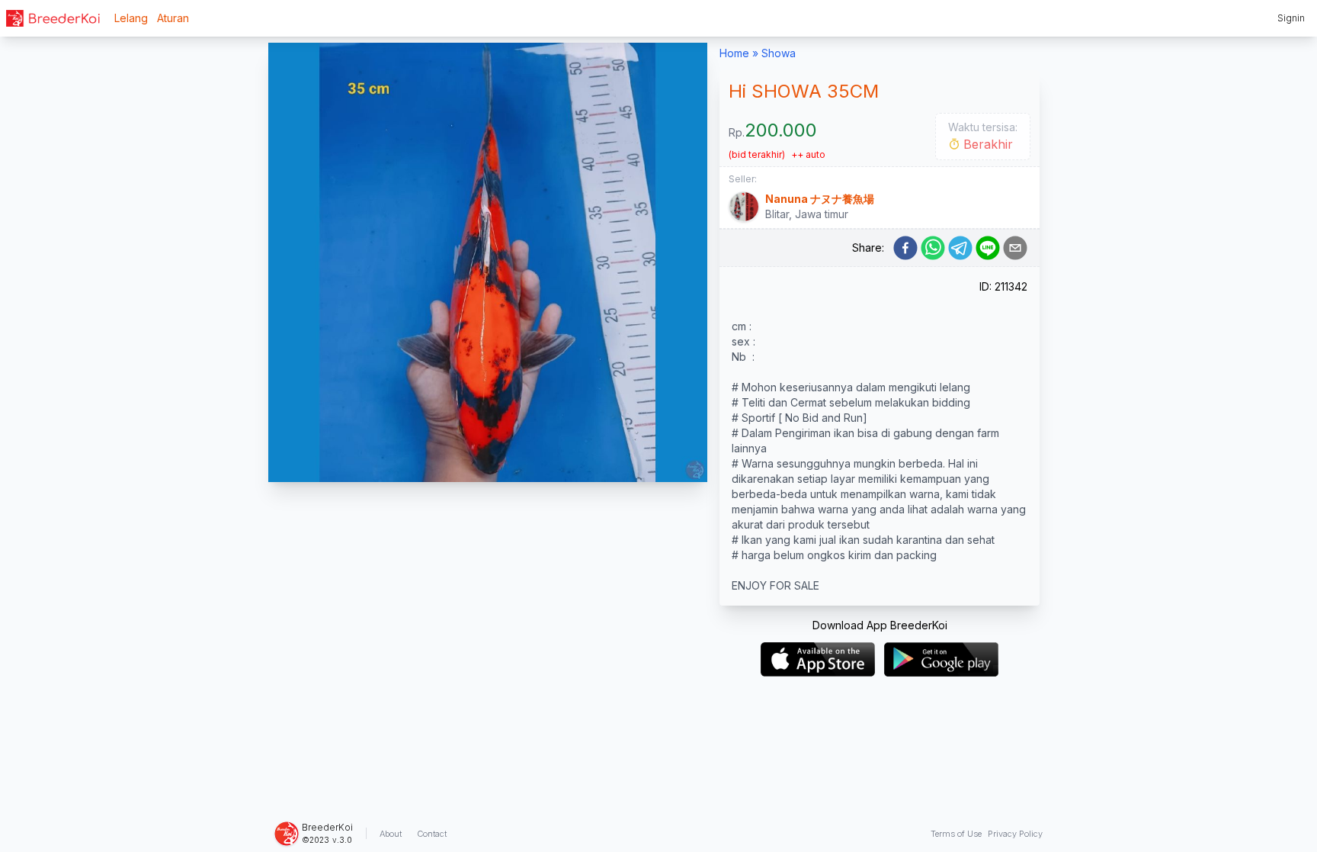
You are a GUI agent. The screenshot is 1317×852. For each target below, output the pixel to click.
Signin (1291, 18)
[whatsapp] (933, 248)
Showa (778, 53)
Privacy (1015, 833)
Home (734, 53)
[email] (1015, 248)
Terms (956, 833)
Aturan (173, 17)
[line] (988, 248)
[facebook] (905, 248)
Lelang (131, 17)
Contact (432, 833)
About (391, 833)
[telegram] (960, 248)
